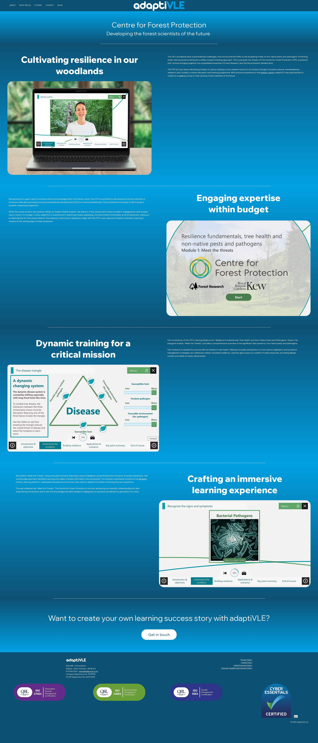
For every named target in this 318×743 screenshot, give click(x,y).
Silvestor (143, 479)
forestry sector (267, 72)
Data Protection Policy (243, 665)
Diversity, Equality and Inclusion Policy (236, 668)
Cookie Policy (246, 662)
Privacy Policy (246, 660)
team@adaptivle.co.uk (88, 671)
